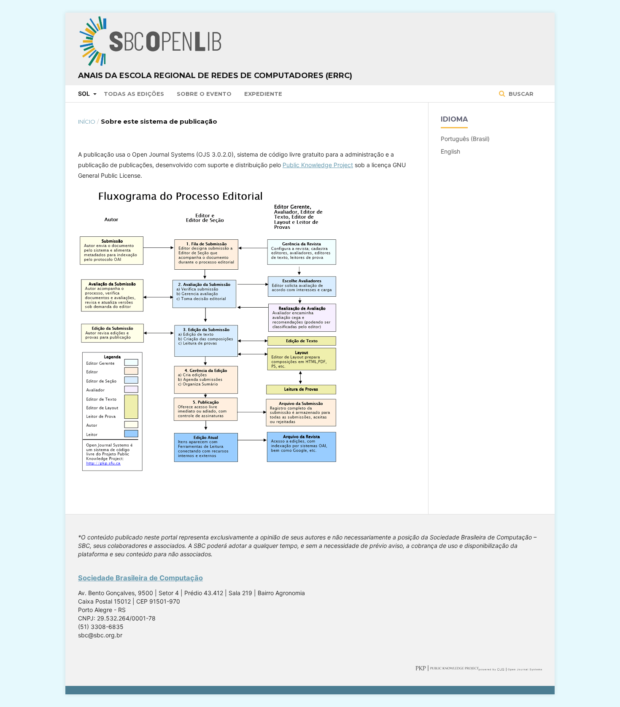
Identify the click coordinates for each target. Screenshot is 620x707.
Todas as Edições (134, 93)
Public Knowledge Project (318, 164)
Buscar (520, 93)
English (450, 151)
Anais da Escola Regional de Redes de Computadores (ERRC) (215, 75)
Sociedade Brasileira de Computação (140, 578)
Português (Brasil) (465, 138)
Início (86, 121)
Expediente (263, 93)
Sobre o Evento (204, 93)
